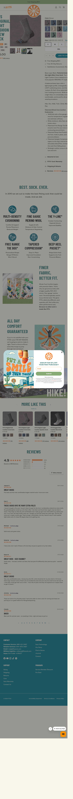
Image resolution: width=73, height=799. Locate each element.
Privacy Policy (54, 380)
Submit (49, 374)
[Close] (62, 352)
